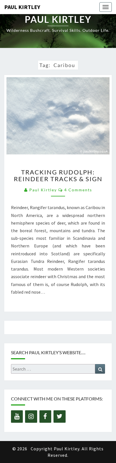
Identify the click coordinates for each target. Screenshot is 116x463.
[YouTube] (17, 416)
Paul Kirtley (22, 6)
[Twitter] (59, 416)
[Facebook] (45, 416)
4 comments (78, 189)
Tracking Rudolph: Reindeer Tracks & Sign (58, 175)
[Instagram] (31, 416)
